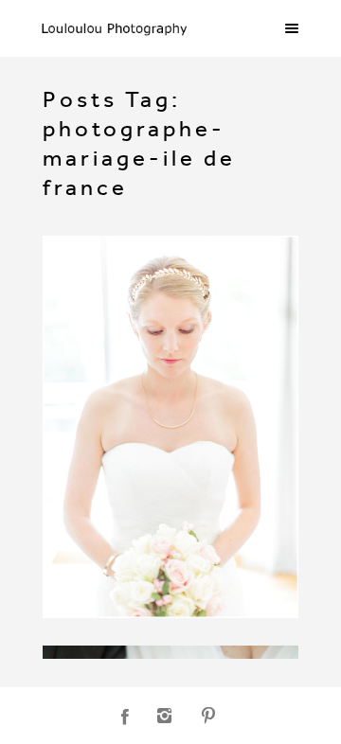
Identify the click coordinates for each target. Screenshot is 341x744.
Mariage (88, 288)
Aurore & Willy (129, 265)
